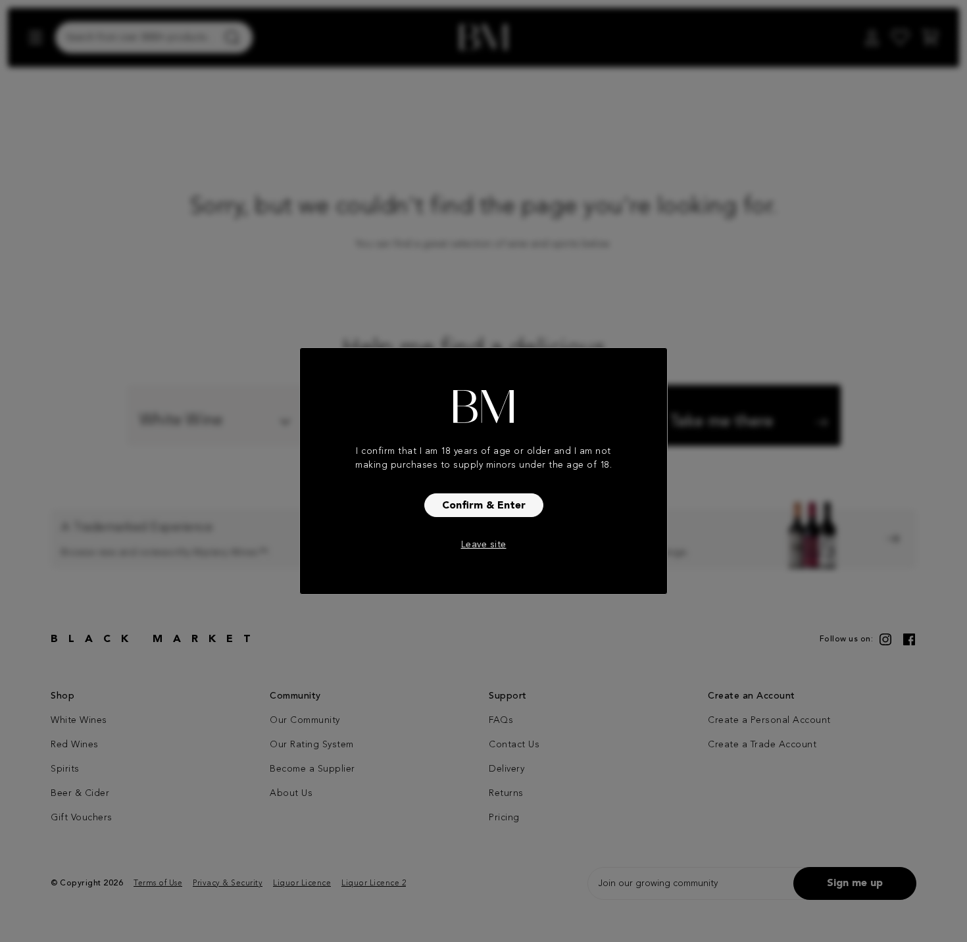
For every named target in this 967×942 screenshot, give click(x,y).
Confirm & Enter (484, 506)
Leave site (484, 544)
